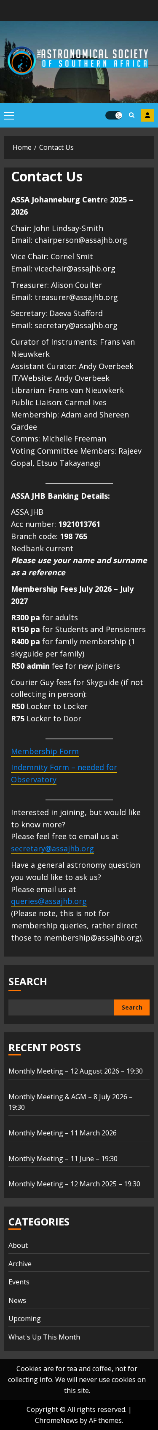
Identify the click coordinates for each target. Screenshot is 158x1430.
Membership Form (147, 115)
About (18, 1245)
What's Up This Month (44, 1337)
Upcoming (24, 1318)
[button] (9, 115)
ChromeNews (56, 1420)
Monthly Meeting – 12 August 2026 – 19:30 (75, 1071)
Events (18, 1281)
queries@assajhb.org (49, 901)
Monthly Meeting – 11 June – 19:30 (63, 1158)
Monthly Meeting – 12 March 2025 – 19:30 (74, 1183)
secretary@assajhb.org (52, 848)
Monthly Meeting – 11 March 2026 (62, 1133)
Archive (20, 1263)
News (17, 1300)
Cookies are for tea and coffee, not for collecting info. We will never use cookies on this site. (77, 1379)
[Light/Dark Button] (113, 115)
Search (27, 981)
